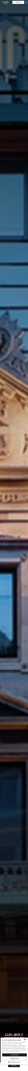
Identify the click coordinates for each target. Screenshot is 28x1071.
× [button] (26, 1039)
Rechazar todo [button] (14, 1058)
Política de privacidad (14, 1051)
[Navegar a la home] (5, 3)
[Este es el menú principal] (26, 2)
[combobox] (24, 1039)
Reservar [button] (18, 2)
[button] (14, 1062)
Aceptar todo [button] (14, 1055)
